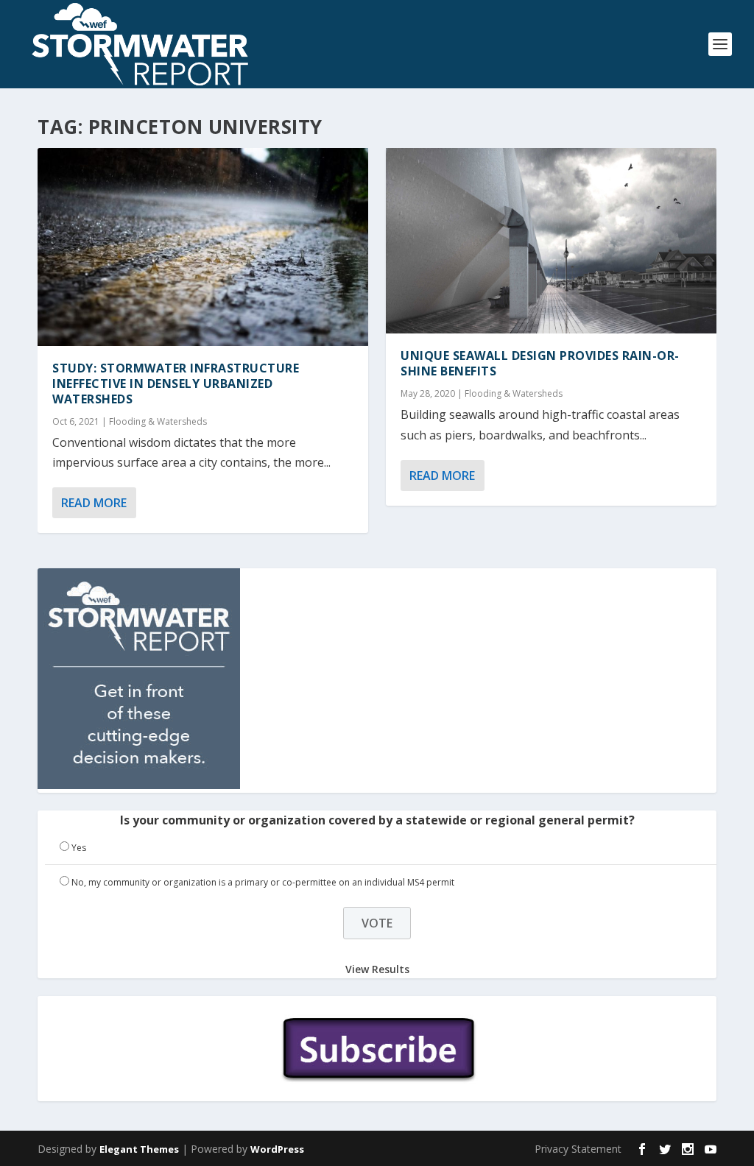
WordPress (277, 1149)
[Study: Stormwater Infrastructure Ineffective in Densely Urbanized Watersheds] (203, 247)
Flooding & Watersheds (158, 421)
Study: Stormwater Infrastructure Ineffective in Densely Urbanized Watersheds (175, 383)
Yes (78, 847)
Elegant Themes (139, 1149)
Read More (94, 503)
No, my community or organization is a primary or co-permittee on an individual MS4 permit (262, 882)
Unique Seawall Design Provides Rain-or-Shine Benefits (540, 363)
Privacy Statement (578, 1149)
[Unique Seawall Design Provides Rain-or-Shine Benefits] (551, 240)
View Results (377, 968)
